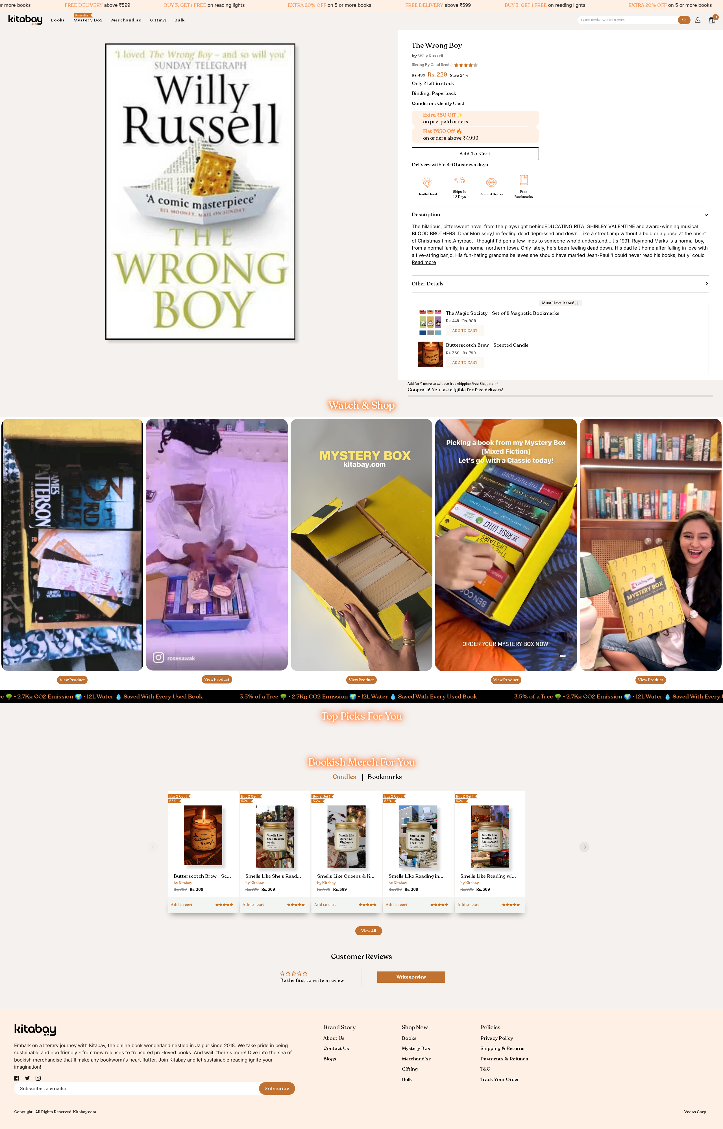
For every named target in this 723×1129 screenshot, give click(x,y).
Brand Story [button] (339, 1027)
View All (368, 931)
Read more (424, 262)
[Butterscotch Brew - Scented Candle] (203, 846)
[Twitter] (27, 1078)
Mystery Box (416, 1048)
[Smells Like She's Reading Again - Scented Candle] (275, 849)
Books (409, 1038)
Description (426, 214)
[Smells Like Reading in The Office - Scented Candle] (418, 849)
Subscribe (277, 1088)
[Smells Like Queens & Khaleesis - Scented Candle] (347, 849)
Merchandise (416, 1059)
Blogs (329, 1059)
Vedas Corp (695, 1112)
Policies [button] (490, 1027)
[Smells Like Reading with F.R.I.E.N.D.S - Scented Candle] (490, 849)
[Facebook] (16, 1078)
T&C (485, 1069)
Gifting (410, 1069)
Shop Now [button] (415, 1027)
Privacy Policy (496, 1038)
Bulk (407, 1079)
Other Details (427, 283)
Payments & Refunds (504, 1059)
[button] (60, 20)
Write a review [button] (411, 977)
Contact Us (336, 1048)
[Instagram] (38, 1078)
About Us (334, 1038)
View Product (72, 680)
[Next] (584, 847)
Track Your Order (499, 1079)
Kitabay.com (84, 1112)
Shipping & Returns (502, 1048)
